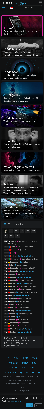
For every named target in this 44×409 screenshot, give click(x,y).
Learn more (16, 401)
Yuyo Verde (24, 323)
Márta (12, 301)
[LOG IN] (3, 7)
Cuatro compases (25, 314)
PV (11, 236)
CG (11, 295)
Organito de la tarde (25, 247)
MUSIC (25, 358)
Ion (12, 253)
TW (22, 230)
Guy (13, 247)
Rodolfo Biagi (8, 377)
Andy (12, 311)
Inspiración (26, 262)
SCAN (34, 358)
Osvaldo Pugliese (34, 377)
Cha (11, 265)
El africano (22, 274)
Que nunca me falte (24, 308)
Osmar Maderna (29, 380)
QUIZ (34, 363)
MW (17, 236)
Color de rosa (23, 320)
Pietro (13, 241)
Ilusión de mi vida (25, 326)
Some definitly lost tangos (15, 384)
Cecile (12, 314)
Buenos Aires (26, 289)
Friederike (14, 268)
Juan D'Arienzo (32, 384)
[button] (11, 7)
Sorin (12, 304)
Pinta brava (21, 304)
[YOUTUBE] (33, 372)
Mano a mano (22, 265)
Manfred (13, 323)
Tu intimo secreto (25, 298)
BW (33, 230)
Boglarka (14, 259)
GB (27, 230)
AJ (11, 230)
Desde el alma (23, 301)
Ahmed (13, 298)
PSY (23, 368)
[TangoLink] (16, 265)
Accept (29, 405)
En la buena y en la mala (27, 286)
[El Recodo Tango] (8, 358)
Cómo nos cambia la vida (27, 292)
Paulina (13, 326)
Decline (38, 405)
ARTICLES (13, 368)
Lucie (12, 308)
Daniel (14, 250)
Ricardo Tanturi (20, 377)
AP (16, 230)
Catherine (14, 289)
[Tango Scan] (21, 262)
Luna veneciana (23, 253)
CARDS (32, 368)
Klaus (12, 292)
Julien (14, 256)
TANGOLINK (13, 363)
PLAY (15, 358)
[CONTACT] (39, 372)
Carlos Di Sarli (22, 387)
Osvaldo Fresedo (15, 380)
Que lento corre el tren (27, 250)
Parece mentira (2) (28, 268)
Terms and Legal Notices (22, 391)
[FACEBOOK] (21, 372)
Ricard (12, 283)
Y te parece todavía (25, 280)
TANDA (25, 363)
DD (6, 236)
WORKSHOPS (10, 372)
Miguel (13, 329)
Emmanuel (14, 262)
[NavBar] (40, 2)
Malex (12, 277)
